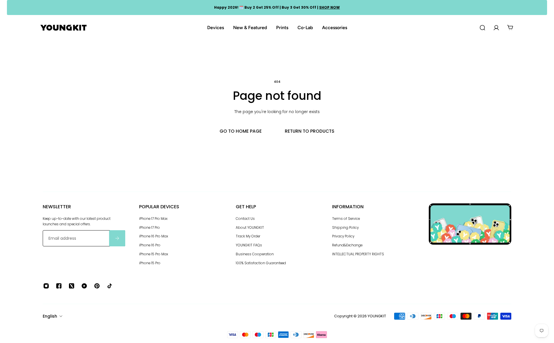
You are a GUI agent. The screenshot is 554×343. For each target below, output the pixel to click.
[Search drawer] (482, 27)
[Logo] (63, 28)
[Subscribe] (117, 238)
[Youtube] (84, 286)
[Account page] (496, 27)
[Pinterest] (97, 286)
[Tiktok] (109, 286)
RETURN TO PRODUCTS (309, 131)
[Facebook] (59, 286)
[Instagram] (46, 286)
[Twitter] (71, 286)
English (50, 316)
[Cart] (510, 27)
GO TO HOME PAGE (241, 131)
